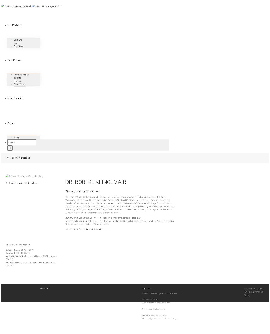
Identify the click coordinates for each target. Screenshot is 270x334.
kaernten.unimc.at (159, 315)
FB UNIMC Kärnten (94, 229)
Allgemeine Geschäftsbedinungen (163, 318)
